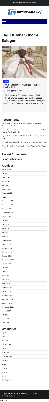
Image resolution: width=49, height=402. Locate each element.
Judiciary (5, 360)
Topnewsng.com (25, 393)
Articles (4, 337)
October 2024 (7, 256)
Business (5, 341)
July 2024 (5, 268)
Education (5, 352)
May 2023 (5, 323)
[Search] (44, 21)
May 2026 (5, 181)
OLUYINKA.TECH (9, 396)
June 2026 (5, 177)
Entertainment (7, 356)
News (6, 81)
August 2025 (6, 216)
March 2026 (6, 189)
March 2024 (6, 283)
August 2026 (6, 169)
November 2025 (7, 205)
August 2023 (6, 311)
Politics (4, 368)
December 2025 (7, 201)
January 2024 (6, 291)
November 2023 (7, 299)
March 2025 (6, 236)
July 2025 (5, 220)
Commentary (6, 344)
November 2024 (7, 252)
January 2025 (6, 244)
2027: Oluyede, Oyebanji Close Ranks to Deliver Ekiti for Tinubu (24, 142)
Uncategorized (7, 380)
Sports (4, 376)
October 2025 (7, 209)
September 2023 (8, 307)
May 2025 (5, 228)
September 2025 (8, 213)
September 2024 (8, 260)
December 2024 (7, 248)
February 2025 (7, 240)
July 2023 (5, 315)
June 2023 (5, 319)
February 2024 (7, 287)
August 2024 (6, 264)
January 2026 (6, 197)
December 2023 (7, 295)
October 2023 (7, 303)
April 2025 (5, 232)
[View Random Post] (40, 21)
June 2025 (5, 224)
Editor (8, 91)
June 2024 (5, 272)
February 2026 (7, 193)
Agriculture (5, 333)
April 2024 (5, 279)
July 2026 (5, 173)
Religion (4, 372)
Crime (4, 348)
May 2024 (5, 275)
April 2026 (5, 185)
